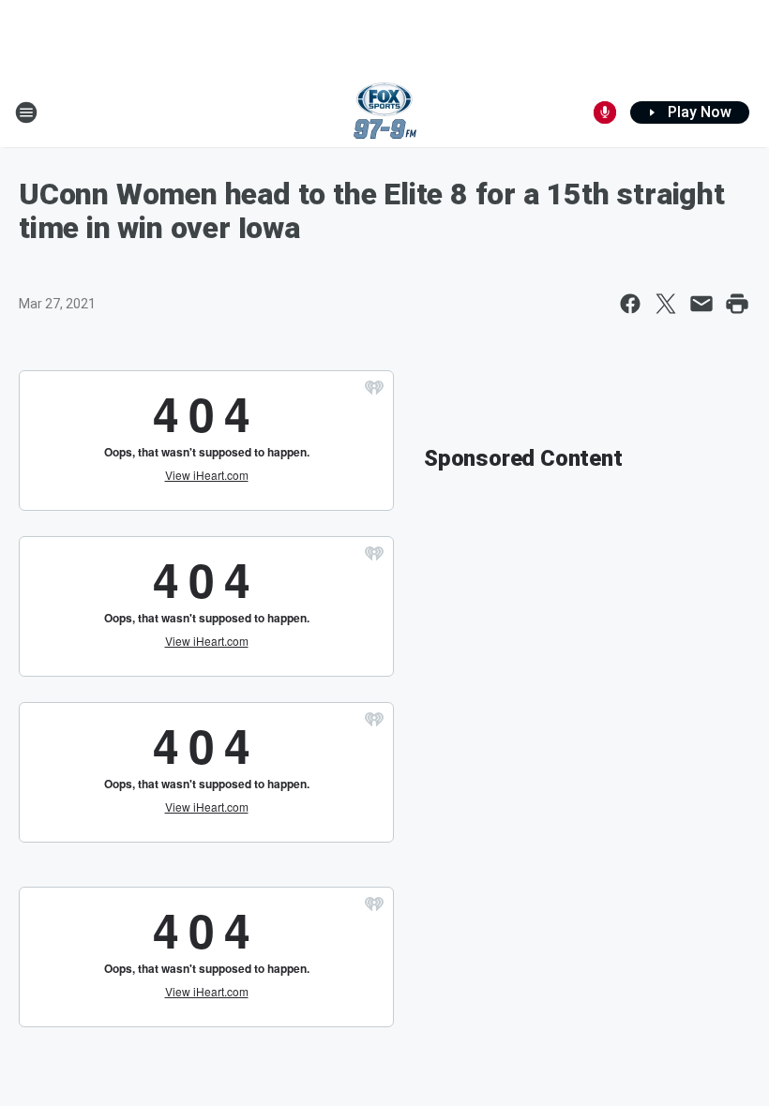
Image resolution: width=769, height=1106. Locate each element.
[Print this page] (737, 304)
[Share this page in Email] (701, 304)
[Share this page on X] (666, 304)
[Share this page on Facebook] (630, 304)
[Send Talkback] (605, 112)
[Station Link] (385, 112)
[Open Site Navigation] (26, 112)
